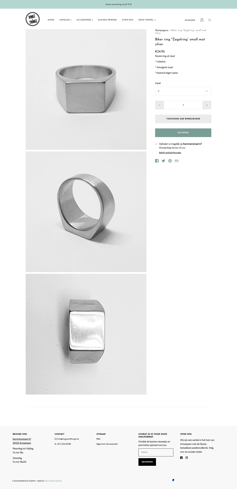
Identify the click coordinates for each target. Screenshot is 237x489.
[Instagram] (186, 458)
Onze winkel (146, 20)
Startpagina (161, 30)
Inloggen (190, 20)
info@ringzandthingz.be (68, 439)
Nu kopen (183, 133)
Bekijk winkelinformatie (170, 152)
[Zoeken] (209, 21)
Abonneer (147, 462)
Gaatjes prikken (107, 20)
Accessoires (84, 20)
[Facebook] (181, 458)
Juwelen (65, 20)
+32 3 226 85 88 (63, 444)
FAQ (98, 439)
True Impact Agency (53, 481)
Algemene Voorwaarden (107, 444)
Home (51, 20)
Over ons (127, 20)
